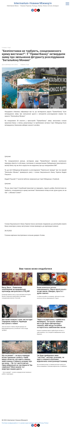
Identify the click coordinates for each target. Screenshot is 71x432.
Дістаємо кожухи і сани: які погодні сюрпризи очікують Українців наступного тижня (17, 321)
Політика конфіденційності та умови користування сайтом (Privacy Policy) (25, 423)
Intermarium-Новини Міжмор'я (33, 3)
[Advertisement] (35, 28)
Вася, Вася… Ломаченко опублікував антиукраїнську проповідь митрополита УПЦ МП (16, 289)
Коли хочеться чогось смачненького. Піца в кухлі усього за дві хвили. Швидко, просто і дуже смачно (51, 290)
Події (27, 64)
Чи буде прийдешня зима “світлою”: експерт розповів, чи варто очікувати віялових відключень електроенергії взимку (52, 358)
